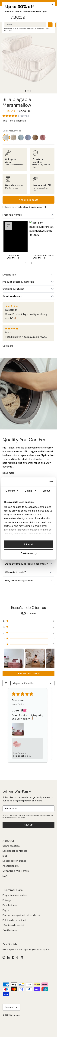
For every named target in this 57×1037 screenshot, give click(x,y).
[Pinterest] (22, 957)
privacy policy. (20, 818)
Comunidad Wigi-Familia (16, 870)
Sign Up (28, 824)
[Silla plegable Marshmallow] (6, 137)
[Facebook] (13, 957)
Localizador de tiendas (15, 850)
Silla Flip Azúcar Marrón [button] (22, 753)
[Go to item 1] (14, 658)
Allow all (28, 544)
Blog (5, 856)
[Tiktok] (17, 957)
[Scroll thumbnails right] (50, 658)
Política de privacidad (14, 920)
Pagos (6, 910)
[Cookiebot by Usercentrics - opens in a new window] (40, 482)
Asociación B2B (11, 865)
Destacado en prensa (14, 860)
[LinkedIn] (8, 957)
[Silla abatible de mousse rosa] (43, 137)
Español (9, 1007)
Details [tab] (28, 490)
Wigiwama (14, 1015)
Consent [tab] (10, 490)
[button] (25, 91)
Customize (27, 553)
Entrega (7, 900)
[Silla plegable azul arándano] (28, 137)
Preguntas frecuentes (15, 895)
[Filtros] (6, 683)
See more (8, 345)
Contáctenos (10, 930)
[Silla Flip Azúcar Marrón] (13, 137)
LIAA (5, 875)
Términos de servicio (14, 925)
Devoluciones (10, 905)
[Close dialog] (52, 4)
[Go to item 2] (35, 658)
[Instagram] (4, 957)
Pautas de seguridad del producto (21, 915)
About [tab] (46, 490)
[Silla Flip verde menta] (21, 137)
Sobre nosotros (11, 846)
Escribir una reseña (29, 673)
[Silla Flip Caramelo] (35, 137)
